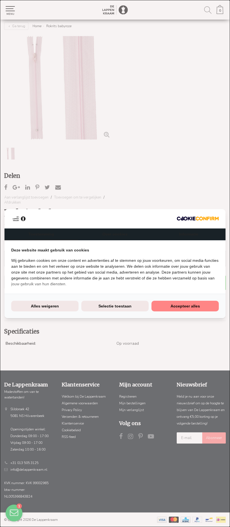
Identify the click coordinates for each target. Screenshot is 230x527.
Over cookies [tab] (115, 234)
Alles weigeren (45, 306)
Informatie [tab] (188, 234)
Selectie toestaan (115, 306)
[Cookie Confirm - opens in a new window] (198, 218)
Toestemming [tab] (41, 234)
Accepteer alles (185, 306)
